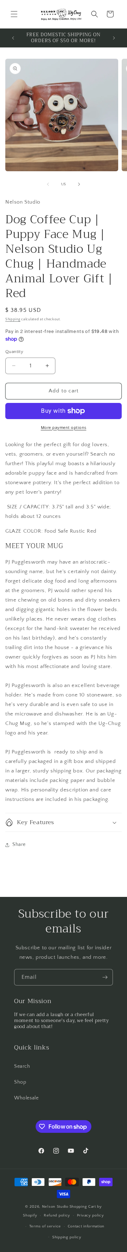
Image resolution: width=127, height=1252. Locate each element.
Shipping (12, 319)
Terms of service (45, 1226)
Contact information (86, 1226)
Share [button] (19, 844)
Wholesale (26, 1098)
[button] (14, 14)
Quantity (14, 351)
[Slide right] (79, 184)
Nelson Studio (55, 1207)
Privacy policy (90, 1215)
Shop (20, 1082)
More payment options (63, 427)
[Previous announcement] (13, 38)
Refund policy (57, 1215)
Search (22, 1066)
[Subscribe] (105, 977)
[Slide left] (48, 184)
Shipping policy (66, 1237)
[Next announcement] (114, 38)
